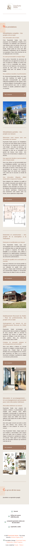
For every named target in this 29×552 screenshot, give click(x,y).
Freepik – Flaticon (18, 545)
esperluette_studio (16, 526)
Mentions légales (15, 537)
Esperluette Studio (21, 540)
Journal (16, 511)
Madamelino (10, 542)
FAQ (22, 537)
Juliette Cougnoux (17, 542)
